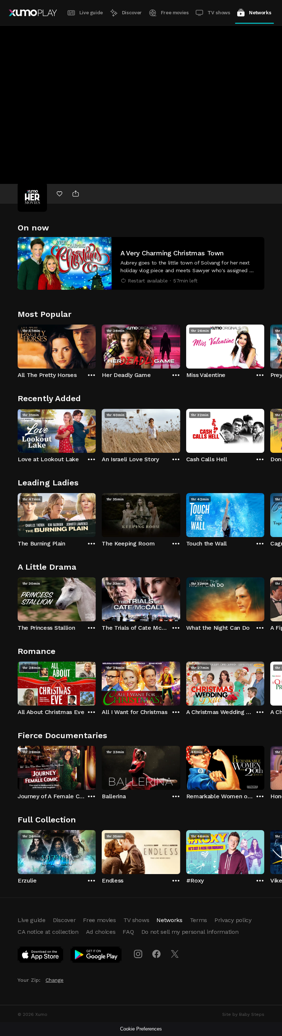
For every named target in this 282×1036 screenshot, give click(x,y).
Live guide (91, 12)
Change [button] (55, 980)
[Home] (33, 13)
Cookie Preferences (141, 1029)
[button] (141, 263)
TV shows (218, 12)
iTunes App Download (40, 956)
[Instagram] (138, 953)
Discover (132, 12)
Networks (260, 12)
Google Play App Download (96, 956)
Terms (198, 920)
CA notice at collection (48, 931)
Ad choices (101, 931)
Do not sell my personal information (190, 931)
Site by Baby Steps (243, 1014)
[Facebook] (156, 953)
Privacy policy (233, 920)
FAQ (128, 931)
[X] (174, 953)
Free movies (175, 12)
